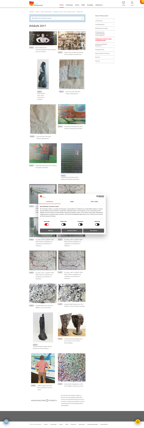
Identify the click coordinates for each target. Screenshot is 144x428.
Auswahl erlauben (72, 230)
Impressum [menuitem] (73, 424)
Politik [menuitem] (83, 5)
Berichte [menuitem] (97, 57)
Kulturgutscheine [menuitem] (99, 49)
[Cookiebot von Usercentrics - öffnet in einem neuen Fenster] (97, 196)
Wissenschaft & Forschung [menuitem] (102, 53)
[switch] (62, 224)
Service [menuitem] (77, 5)
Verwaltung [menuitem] (90, 5)
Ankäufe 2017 (80, 11)
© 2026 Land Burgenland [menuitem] (35, 424)
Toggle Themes (138, 421)
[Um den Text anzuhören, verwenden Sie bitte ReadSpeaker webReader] (6, 421)
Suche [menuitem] (132, 5)
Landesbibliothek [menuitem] (99, 24)
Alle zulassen (93, 230)
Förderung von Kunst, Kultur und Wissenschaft (64, 11)
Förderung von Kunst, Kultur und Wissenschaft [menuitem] (103, 39)
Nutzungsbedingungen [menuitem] (92, 424)
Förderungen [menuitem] (69, 5)
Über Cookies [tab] (94, 201)
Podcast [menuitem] (97, 61)
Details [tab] (72, 201)
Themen (37, 11)
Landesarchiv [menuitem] (98, 20)
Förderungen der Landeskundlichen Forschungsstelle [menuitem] (100, 34)
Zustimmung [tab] (49, 201)
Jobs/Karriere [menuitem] (99, 5)
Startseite (31, 11)
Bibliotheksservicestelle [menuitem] (101, 28)
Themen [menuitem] (61, 5)
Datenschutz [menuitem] (82, 424)
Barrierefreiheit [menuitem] (104, 424)
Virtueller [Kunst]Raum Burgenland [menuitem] (101, 45)
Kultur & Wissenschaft (46, 11)
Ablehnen (50, 230)
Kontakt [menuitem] (123, 5)
